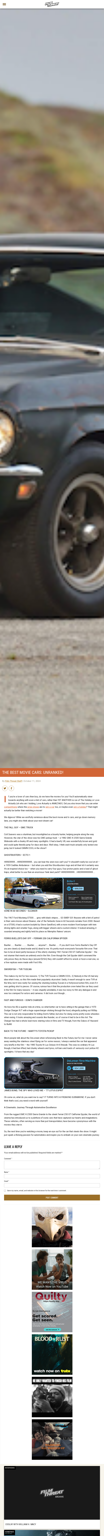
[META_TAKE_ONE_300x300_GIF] (52, 1377)
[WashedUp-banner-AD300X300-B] (52, 1420)
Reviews (8, 1533)
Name (6, 1172)
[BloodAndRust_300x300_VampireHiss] (52, 1335)
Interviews (10, 1468)
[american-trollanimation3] (52, 1208)
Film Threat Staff (13, 781)
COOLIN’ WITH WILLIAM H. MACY (20, 1524)
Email (6, 1181)
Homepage (9, 1532)
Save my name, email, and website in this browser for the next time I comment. (36, 1190)
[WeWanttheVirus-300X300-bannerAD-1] (52, 1250)
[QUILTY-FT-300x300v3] (52, 1293)
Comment (8, 1158)
